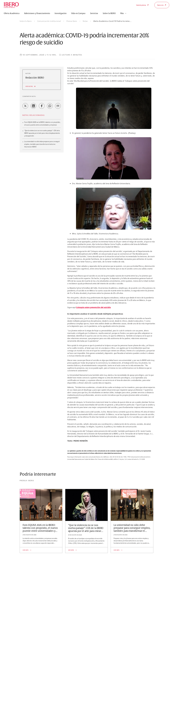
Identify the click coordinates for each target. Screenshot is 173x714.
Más (122, 13)
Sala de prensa (141, 5)
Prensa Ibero (71, 21)
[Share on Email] (58, 106)
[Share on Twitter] (25, 106)
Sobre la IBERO (109, 13)
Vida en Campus (78, 13)
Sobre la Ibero (26, 21)
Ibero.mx (160, 5)
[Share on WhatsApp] (50, 106)
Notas (85, 21)
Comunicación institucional (49, 21)
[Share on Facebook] (41, 106)
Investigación (60, 13)
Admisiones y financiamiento (37, 13)
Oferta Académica (11, 13)
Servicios (94, 13)
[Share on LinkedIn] (33, 106)
